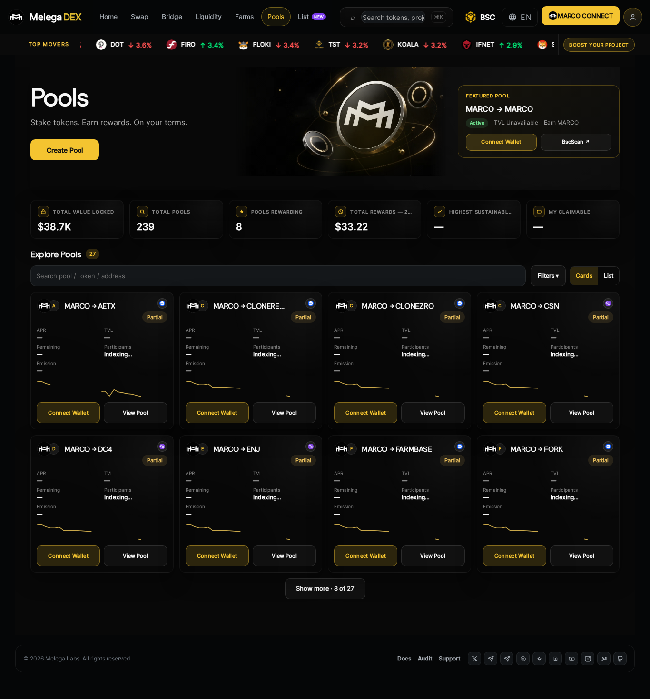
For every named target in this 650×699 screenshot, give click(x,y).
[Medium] (604, 658)
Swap (140, 16)
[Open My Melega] (632, 17)
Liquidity (209, 16)
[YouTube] (571, 658)
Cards (584, 275)
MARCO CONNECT (585, 15)
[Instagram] (587, 658)
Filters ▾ (548, 275)
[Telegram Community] (490, 658)
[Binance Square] (539, 658)
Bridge (172, 16)
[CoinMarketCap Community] (523, 658)
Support (449, 658)
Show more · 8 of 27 (325, 588)
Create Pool (65, 150)
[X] (474, 658)
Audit (425, 658)
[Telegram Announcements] (506, 658)
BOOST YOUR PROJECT (599, 45)
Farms (245, 16)
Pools (276, 16)
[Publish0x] (555, 658)
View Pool (135, 412)
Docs (404, 658)
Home (108, 16)
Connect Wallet (501, 141)
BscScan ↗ (576, 141)
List (311, 16)
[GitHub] (620, 658)
